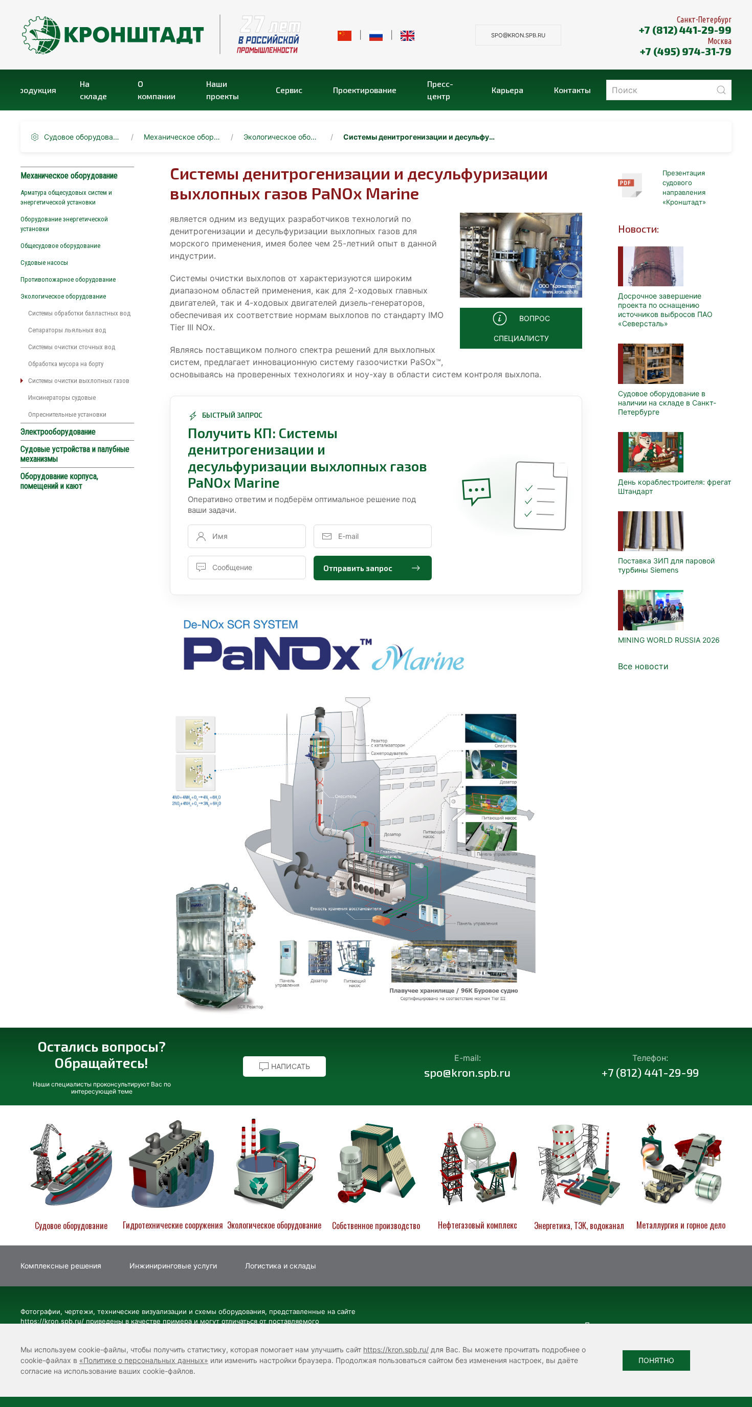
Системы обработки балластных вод (79, 313)
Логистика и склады (280, 1265)
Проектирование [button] (364, 90)
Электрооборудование (58, 432)
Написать (289, 1066)
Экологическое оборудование (282, 136)
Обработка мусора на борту (65, 364)
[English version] (407, 35)
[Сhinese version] (344, 35)
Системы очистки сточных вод (71, 347)
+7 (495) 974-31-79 (686, 51)
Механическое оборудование (182, 136)
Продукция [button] (38, 90)
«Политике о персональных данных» (143, 1360)
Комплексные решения (60, 1265)
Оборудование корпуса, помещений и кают (59, 481)
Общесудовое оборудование (60, 245)
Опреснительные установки (67, 414)
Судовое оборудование (82, 136)
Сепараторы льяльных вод (67, 330)
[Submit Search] (721, 90)
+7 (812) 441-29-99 (685, 30)
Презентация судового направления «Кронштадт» (684, 187)
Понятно (656, 1360)
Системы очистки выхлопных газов (78, 380)
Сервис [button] (289, 90)
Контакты (572, 90)
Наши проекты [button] (222, 90)
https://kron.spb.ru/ (396, 1349)
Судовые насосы (44, 262)
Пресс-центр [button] (440, 90)
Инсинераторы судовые (62, 397)
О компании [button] (156, 90)
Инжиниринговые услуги (173, 1265)
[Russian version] (376, 35)
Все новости (643, 666)
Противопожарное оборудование (68, 279)
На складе (93, 90)
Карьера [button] (507, 90)
